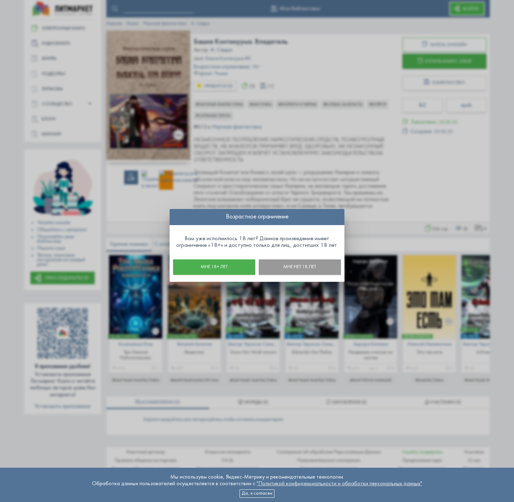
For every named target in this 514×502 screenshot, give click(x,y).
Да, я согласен (257, 493)
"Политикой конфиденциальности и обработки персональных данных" (339, 484)
